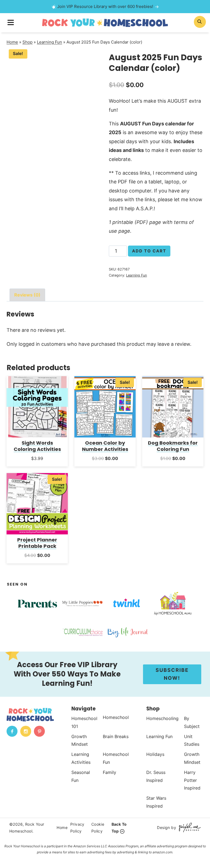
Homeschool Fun (116, 758)
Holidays (155, 754)
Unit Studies (191, 740)
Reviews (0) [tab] (27, 295)
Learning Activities (81, 758)
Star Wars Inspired (156, 802)
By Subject (192, 722)
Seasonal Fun (80, 776)
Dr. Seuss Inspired (155, 776)
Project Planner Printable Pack (37, 542)
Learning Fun (49, 42)
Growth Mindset (79, 740)
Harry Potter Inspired (192, 780)
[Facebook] (12, 731)
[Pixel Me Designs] (188, 827)
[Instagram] (25, 731)
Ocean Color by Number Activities (105, 446)
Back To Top (119, 827)
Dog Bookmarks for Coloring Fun (173, 446)
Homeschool (116, 717)
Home (12, 42)
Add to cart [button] (37, 465)
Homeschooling (162, 718)
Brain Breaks (116, 736)
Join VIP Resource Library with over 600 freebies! (105, 6)
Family (109, 772)
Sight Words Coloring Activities (37, 446)
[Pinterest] (39, 731)
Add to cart (149, 251)
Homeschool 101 (84, 722)
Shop (27, 42)
